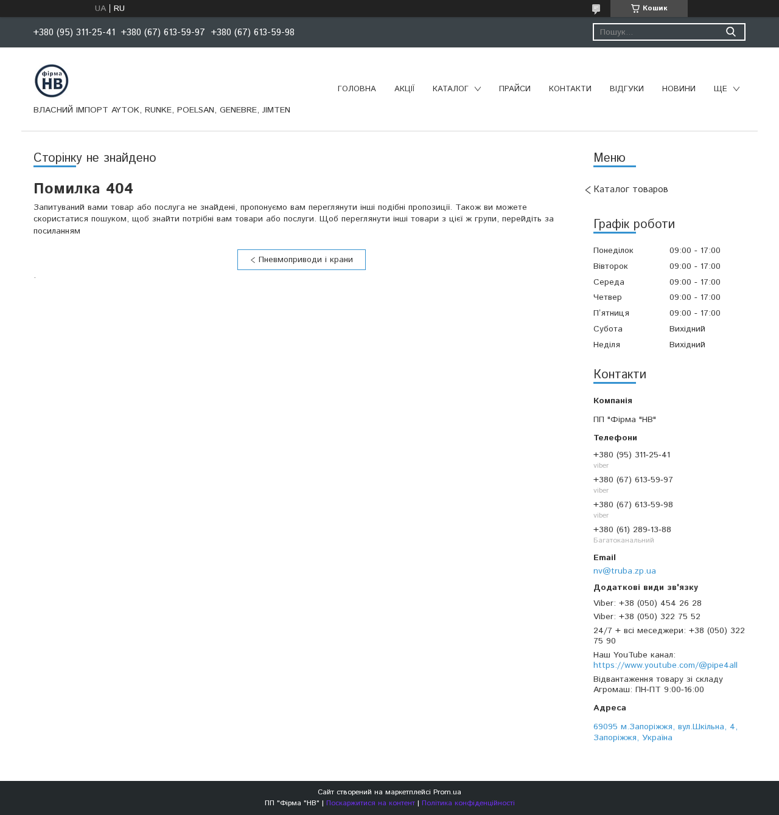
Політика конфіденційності (468, 803)
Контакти (570, 89)
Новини (679, 89)
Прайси (515, 89)
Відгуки (627, 89)
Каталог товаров (630, 189)
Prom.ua (447, 792)
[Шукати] (730, 32)
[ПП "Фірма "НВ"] (51, 80)
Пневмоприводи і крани (306, 260)
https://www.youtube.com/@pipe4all (665, 665)
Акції (404, 89)
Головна (357, 89)
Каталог (451, 89)
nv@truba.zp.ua (624, 571)
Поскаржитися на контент (370, 803)
